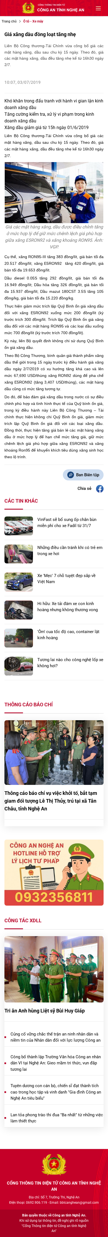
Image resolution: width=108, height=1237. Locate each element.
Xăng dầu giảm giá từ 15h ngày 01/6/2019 (46, 127)
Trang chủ (9, 21)
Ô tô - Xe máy (33, 21)
